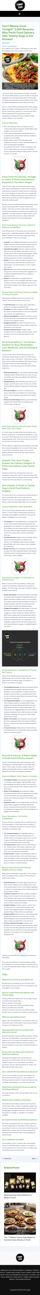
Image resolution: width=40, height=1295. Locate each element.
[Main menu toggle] (19, 14)
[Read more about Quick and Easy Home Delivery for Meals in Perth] (20, 1182)
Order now (23, 955)
